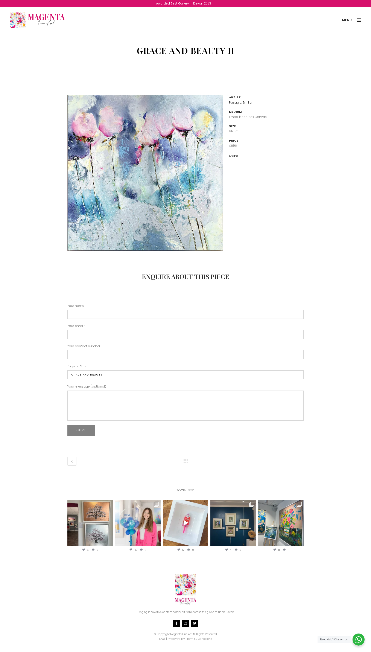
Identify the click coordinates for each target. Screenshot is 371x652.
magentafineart (90, 504)
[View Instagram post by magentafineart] (109, 542)
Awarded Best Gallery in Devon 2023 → (185, 3)
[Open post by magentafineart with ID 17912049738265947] (281, 523)
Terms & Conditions (199, 639)
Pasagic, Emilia (240, 102)
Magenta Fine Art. (181, 634)
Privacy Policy (176, 639)
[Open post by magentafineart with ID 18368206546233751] (90, 523)
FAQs (162, 639)
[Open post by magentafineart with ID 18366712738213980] (185, 523)
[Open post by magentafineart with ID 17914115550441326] (233, 523)
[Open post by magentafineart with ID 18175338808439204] (138, 523)
